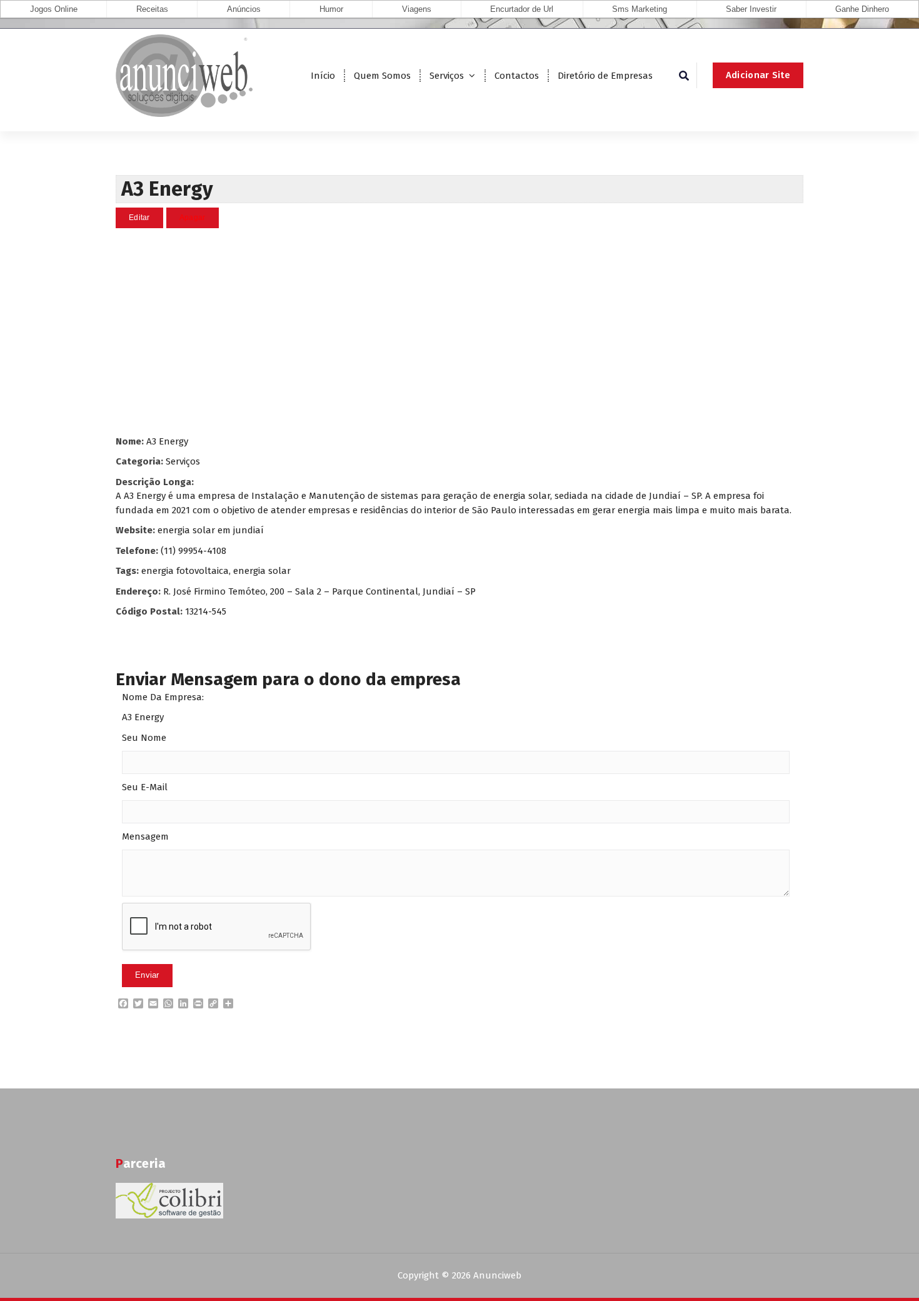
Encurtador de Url (521, 9)
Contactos (517, 75)
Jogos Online (54, 9)
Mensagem (145, 836)
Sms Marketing (639, 9)
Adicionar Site (758, 75)
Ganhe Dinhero (862, 9)
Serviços (446, 75)
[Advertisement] (459, 331)
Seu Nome (144, 737)
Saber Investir (751, 9)
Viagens (416, 9)
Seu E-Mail (145, 787)
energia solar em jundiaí (211, 530)
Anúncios (244, 9)
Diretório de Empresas (605, 75)
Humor (331, 9)
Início (323, 75)
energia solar (262, 570)
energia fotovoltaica (185, 570)
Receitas (152, 9)
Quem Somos (382, 75)
